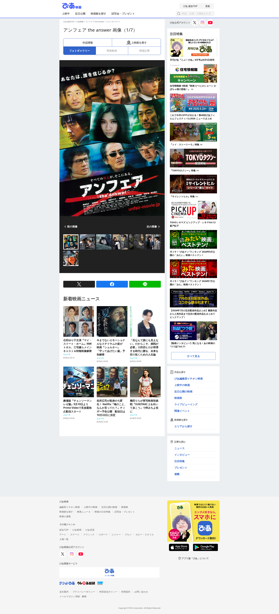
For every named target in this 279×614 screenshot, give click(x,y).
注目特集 (179, 461)
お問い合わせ (141, 591)
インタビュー (182, 454)
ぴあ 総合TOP (190, 6)
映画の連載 (65, 516)
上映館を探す (139, 42)
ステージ (74, 534)
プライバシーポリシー (83, 591)
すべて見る (193, 356)
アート (62, 534)
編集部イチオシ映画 (69, 507)
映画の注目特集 (102, 511)
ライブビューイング (186, 404)
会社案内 (63, 591)
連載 (177, 474)
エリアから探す (183, 426)
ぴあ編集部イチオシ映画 (188, 378)
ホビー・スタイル (145, 534)
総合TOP (63, 529)
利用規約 (125, 591)
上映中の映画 (182, 385)
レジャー (116, 534)
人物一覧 (63, 539)
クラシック (89, 534)
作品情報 (88, 42)
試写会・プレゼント (123, 13)
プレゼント (180, 467)
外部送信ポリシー (108, 591)
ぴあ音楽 (89, 529)
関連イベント (182, 411)
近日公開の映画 (183, 391)
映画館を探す (98, 13)
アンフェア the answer (94, 21)
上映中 (66, 13)
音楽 (207, 6)
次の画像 (152, 226)
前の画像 (72, 226)
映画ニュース (84, 511)
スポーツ (103, 534)
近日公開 (80, 13)
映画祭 (178, 398)
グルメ (128, 534)
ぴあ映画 (79, 21)
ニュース (179, 448)
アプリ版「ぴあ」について (195, 558)
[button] (64, 250)
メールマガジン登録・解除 (73, 596)
